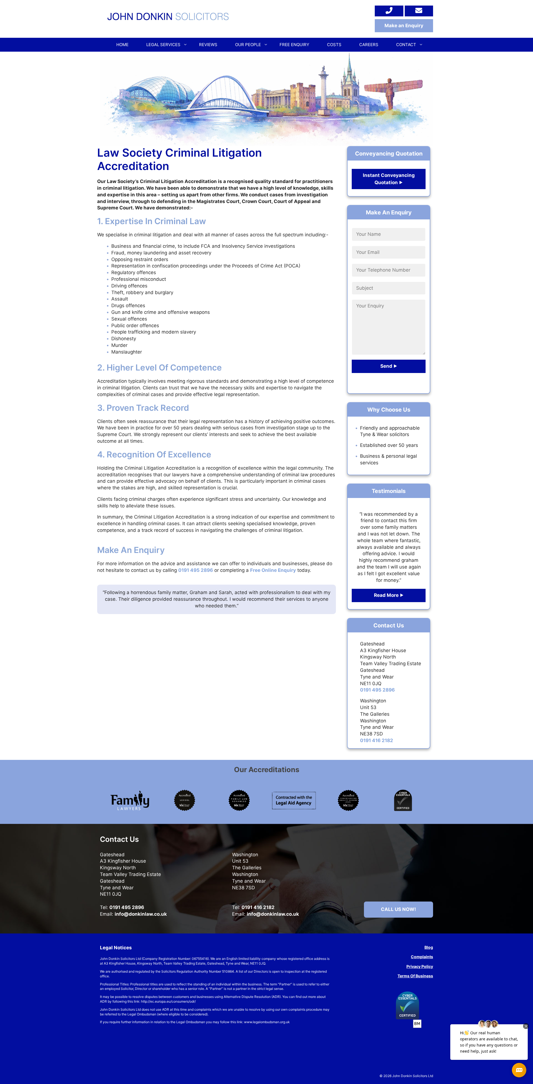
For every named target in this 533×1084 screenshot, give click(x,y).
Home (122, 44)
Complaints (422, 956)
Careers (368, 44)
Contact (406, 44)
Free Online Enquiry (273, 570)
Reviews (208, 44)
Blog (428, 947)
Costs (334, 44)
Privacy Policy (419, 966)
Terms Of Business (415, 975)
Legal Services (163, 44)
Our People (248, 44)
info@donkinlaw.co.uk (141, 914)
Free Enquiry (294, 44)
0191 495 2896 (195, 570)
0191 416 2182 (376, 740)
